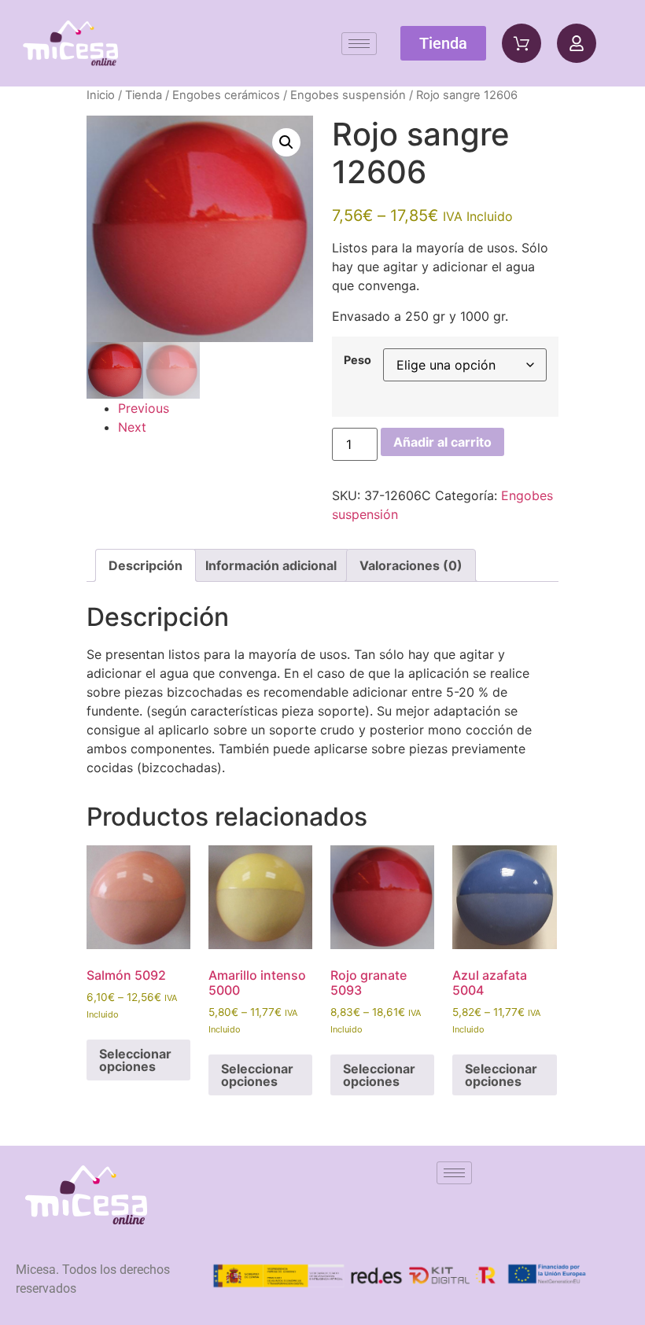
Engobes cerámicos (226, 95)
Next (132, 427)
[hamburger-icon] (359, 43)
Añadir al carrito (442, 442)
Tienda (143, 95)
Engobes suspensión (348, 95)
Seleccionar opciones (135, 1060)
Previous (143, 408)
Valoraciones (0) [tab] (411, 565)
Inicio (101, 95)
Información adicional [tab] (271, 565)
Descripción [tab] (145, 565)
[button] (286, 142)
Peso (357, 360)
